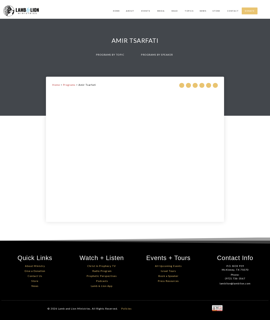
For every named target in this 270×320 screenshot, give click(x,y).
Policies (126, 308)
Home (56, 84)
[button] (111, 55)
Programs (69, 84)
